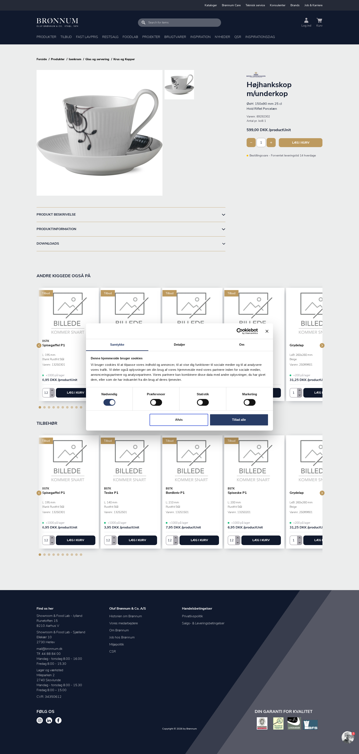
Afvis (179, 419)
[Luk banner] (267, 331)
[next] (322, 345)
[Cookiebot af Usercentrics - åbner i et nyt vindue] (239, 331)
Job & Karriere (313, 5)
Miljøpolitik (116, 644)
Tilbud (66, 37)
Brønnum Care (231, 5)
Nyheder (222, 37)
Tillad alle (239, 419)
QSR (237, 37)
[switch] (156, 402)
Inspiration (200, 37)
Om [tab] (241, 344)
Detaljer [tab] (179, 344)
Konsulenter (277, 5)
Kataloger (211, 5)
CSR (112, 651)
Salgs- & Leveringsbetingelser (203, 623)
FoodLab (130, 37)
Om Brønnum (119, 630)
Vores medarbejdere (123, 623)
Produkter (46, 37)
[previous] (39, 345)
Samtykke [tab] (117, 344)
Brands (295, 5)
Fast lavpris (87, 37)
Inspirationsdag (260, 37)
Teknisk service (255, 5)
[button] (75, 393)
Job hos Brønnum (122, 637)
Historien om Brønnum (125, 616)
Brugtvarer (175, 37)
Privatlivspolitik (192, 616)
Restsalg (110, 37)
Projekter (151, 37)
